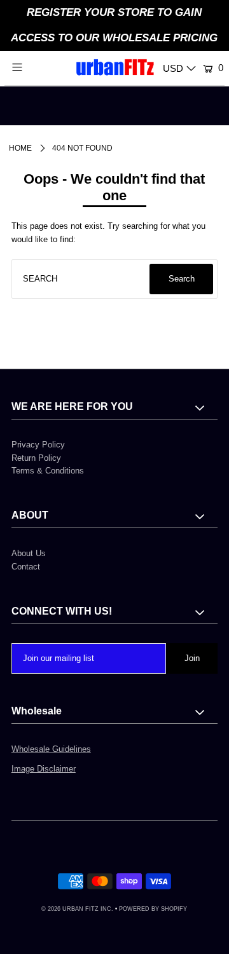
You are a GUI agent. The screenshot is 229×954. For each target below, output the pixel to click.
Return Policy (36, 458)
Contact (25, 566)
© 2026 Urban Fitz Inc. (77, 909)
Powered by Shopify (153, 909)
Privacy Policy (38, 444)
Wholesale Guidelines (51, 749)
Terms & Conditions (47, 470)
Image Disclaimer (43, 768)
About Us (28, 553)
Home (20, 148)
